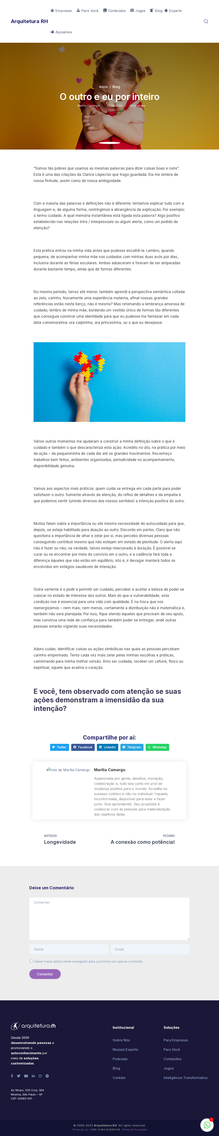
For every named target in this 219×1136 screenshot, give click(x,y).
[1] (207, 1127)
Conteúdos (172, 1059)
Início (103, 87)
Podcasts (120, 1059)
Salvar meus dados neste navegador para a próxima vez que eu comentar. (88, 961)
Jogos (169, 1068)
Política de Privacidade (134, 1130)
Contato (119, 1078)
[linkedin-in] (33, 1076)
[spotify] (47, 1076)
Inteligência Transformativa (185, 1078)
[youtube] (26, 1076)
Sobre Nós (121, 1040)
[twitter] (18, 1076)
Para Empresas (176, 1040)
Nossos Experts (125, 1049)
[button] (59, 747)
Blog (116, 87)
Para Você (172, 1049)
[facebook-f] (12, 1076)
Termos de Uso (80, 1130)
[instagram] (40, 1076)
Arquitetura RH (29, 21)
